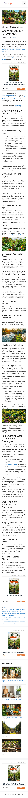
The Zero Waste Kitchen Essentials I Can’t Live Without (12, 699)
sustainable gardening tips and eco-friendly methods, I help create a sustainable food (13, 49)
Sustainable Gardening (8, 615)
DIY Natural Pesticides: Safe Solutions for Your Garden (12, 717)
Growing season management (10, 611)
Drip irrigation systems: (11, 464)
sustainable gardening (8, 95)
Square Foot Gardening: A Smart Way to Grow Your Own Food (13, 752)
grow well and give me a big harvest (14, 235)
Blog (5, 607)
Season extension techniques (17, 613)
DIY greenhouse (8, 609)
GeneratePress (14, 796)
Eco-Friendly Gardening (19, 609)
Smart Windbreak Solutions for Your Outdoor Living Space (12, 735)
